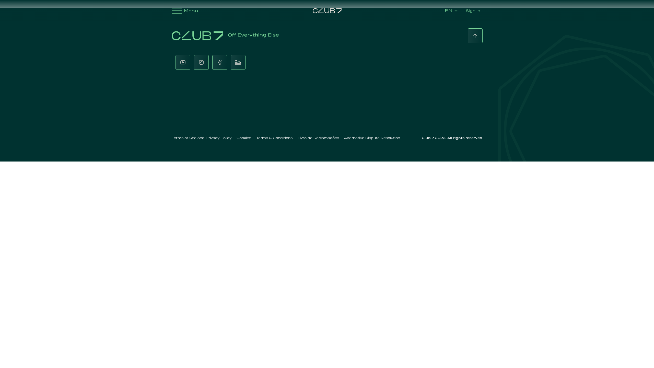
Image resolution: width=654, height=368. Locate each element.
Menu (191, 11)
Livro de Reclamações (318, 138)
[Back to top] (475, 36)
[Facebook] (220, 62)
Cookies (244, 138)
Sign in (473, 10)
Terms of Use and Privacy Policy (201, 138)
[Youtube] (183, 62)
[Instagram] (201, 62)
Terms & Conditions (274, 138)
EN (448, 11)
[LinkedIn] (238, 62)
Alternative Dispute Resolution (372, 138)
